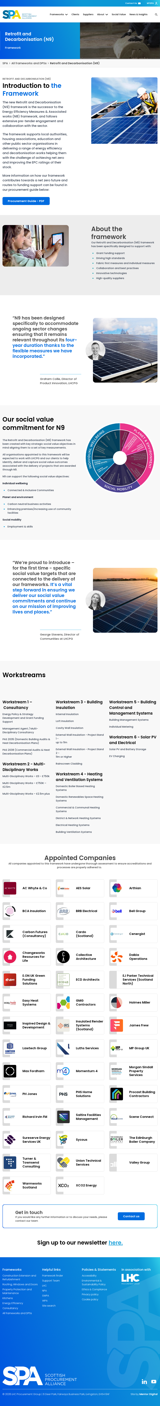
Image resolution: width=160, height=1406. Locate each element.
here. (116, 1243)
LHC (44, 1285)
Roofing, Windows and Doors (20, 1284)
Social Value (119, 14)
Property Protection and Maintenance (17, 1291)
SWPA (45, 1295)
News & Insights (139, 14)
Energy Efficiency (12, 1303)
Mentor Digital (148, 1394)
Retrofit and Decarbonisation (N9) (75, 63)
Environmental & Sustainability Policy (94, 1282)
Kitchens (7, 1298)
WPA (45, 1300)
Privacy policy (90, 1294)
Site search (49, 1305)
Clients (75, 14)
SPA (5, 63)
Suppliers (88, 14)
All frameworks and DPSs (29, 63)
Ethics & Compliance (94, 1289)
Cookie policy (90, 1299)
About (100, 14)
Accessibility (89, 1275)
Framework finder (52, 1275)
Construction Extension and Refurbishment (19, 1277)
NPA (44, 1290)
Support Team (51, 1280)
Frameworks (57, 14)
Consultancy (10, 1308)
